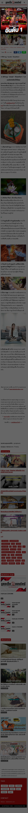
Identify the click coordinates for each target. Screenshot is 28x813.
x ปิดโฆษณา (25, 8)
